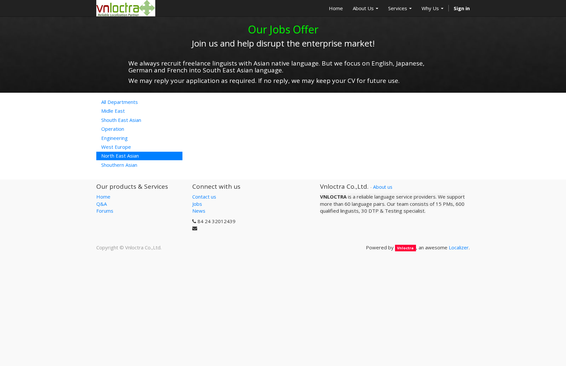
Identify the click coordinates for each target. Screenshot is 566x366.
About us (382, 187)
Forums (104, 210)
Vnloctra (405, 247)
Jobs (197, 204)
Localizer (459, 247)
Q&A (101, 204)
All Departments (119, 102)
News (198, 210)
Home (103, 196)
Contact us (204, 196)
